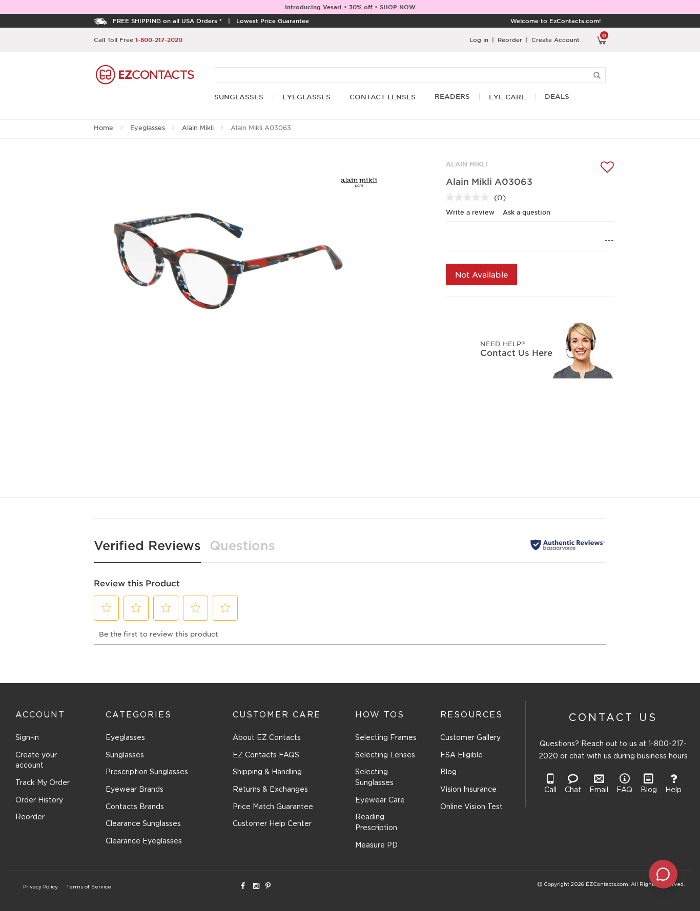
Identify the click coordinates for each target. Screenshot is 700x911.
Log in (478, 39)
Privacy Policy (40, 887)
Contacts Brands (135, 807)
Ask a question (526, 212)
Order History (39, 800)
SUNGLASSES (238, 97)
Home (103, 127)
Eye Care (507, 97)
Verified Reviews (147, 545)
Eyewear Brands (134, 790)
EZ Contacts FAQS (266, 755)
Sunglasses (125, 755)
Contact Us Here (516, 352)
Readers (452, 96)
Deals (557, 96)
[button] (106, 608)
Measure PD (376, 845)
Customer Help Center (272, 824)
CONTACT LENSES (382, 97)
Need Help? (502, 343)
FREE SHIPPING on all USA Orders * (167, 20)
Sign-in (27, 738)
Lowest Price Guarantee (272, 20)
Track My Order (42, 783)
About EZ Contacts (267, 738)
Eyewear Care (380, 800)
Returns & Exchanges (270, 790)
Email (598, 790)
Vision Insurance (468, 790)
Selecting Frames (386, 738)
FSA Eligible (461, 755)
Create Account (555, 39)
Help (673, 790)
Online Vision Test (471, 807)
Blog (448, 772)
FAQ (624, 790)
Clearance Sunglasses (143, 824)
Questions (242, 545)
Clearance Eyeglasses (144, 841)
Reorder (510, 39)
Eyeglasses (147, 127)
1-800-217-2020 (158, 39)
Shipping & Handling (267, 772)
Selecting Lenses (385, 755)
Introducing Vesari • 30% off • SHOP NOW (350, 6)
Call (550, 790)
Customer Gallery (470, 738)
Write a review (470, 212)
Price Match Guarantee (273, 807)
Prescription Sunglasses (147, 772)
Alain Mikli (198, 127)
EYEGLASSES (306, 97)
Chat (573, 790)
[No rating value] (470, 197)
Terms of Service (88, 887)
